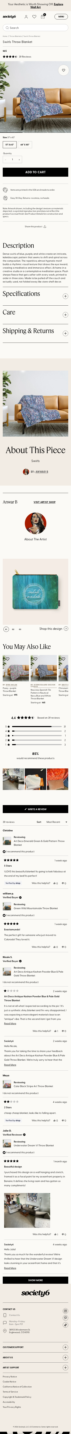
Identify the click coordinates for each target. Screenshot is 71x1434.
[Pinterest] (65, 1318)
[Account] (26, 17)
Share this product (33, 226)
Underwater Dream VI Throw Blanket (34, 1145)
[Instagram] (65, 1311)
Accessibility (9, 1401)
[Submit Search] (7, 27)
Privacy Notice (10, 1376)
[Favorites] (34, 17)
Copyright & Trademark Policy (17, 1396)
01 (6, 629)
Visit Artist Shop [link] (44, 502)
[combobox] (35, 27)
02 (35, 132)
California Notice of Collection (17, 1386)
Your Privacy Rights (12, 1407)
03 (59, 132)
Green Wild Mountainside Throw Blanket (36, 908)
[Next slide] (65, 485)
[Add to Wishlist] (8, 659)
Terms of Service (10, 1391)
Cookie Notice (9, 1381)
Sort (39, 821)
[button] (17, 57)
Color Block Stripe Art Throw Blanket (33, 1086)
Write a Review (42, 810)
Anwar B (42, 472)
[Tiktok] (65, 1325)
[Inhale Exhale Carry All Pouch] (35, 592)
